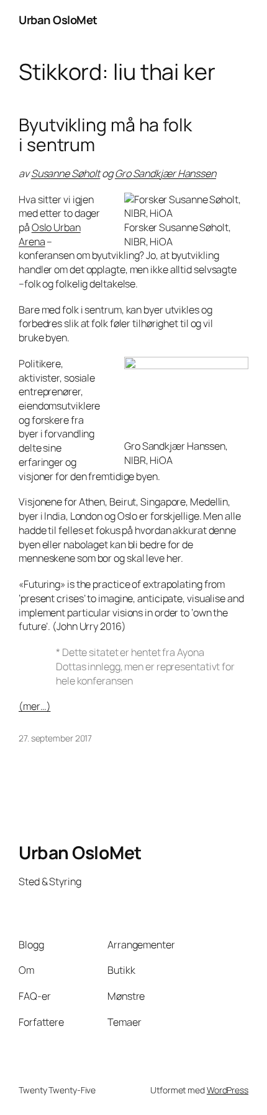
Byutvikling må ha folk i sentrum (105, 135)
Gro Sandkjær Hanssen (165, 173)
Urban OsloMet (58, 20)
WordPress (227, 1090)
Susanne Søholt (66, 173)
